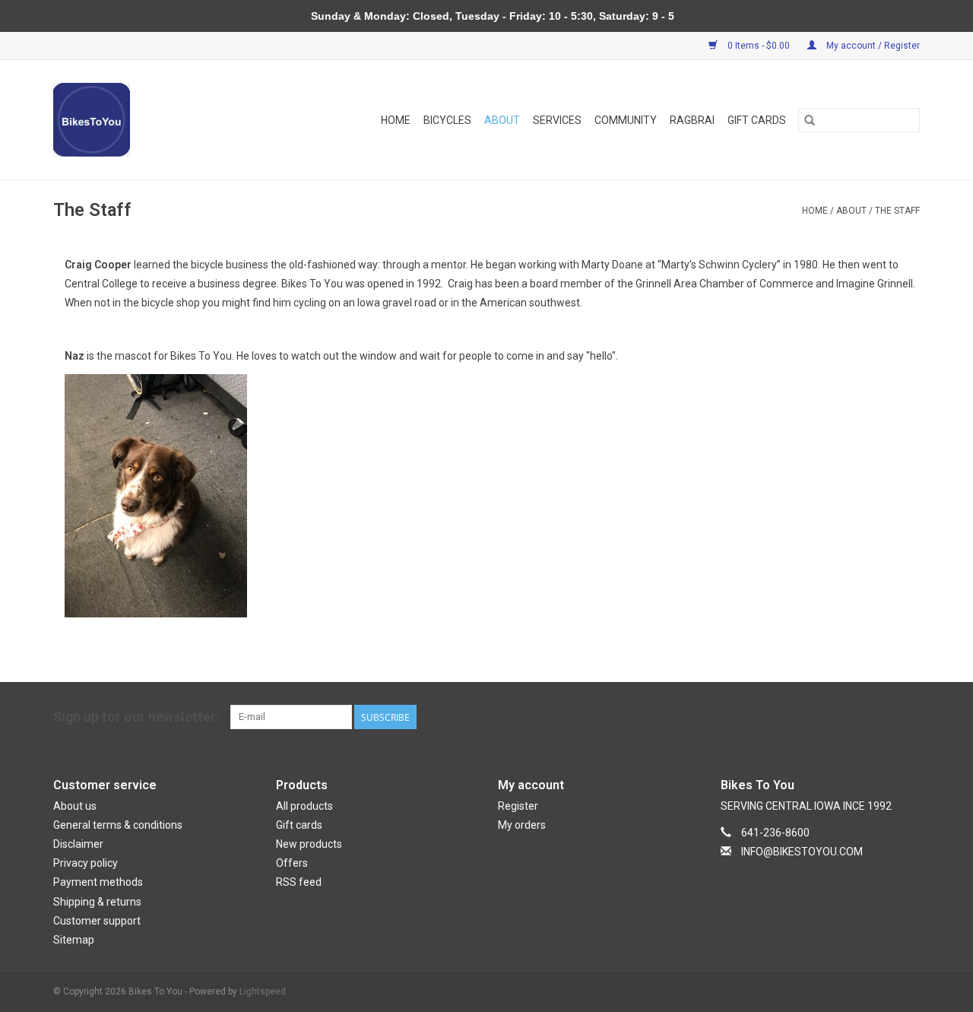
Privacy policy (85, 863)
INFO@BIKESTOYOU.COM (802, 851)
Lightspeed (262, 991)
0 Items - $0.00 (758, 45)
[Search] (809, 120)
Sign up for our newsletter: (136, 717)
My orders (522, 825)
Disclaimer (78, 844)
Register (518, 806)
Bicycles (447, 120)
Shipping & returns (97, 902)
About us (75, 806)
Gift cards (756, 120)
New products (309, 844)
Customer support (97, 921)
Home (395, 120)
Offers (292, 863)
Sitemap (73, 940)
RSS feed (299, 882)
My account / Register (872, 45)
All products (304, 806)
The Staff (897, 210)
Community (625, 120)
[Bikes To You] (106, 120)
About (502, 120)
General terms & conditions (117, 825)
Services (557, 120)
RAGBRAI (692, 120)
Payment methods (98, 882)
